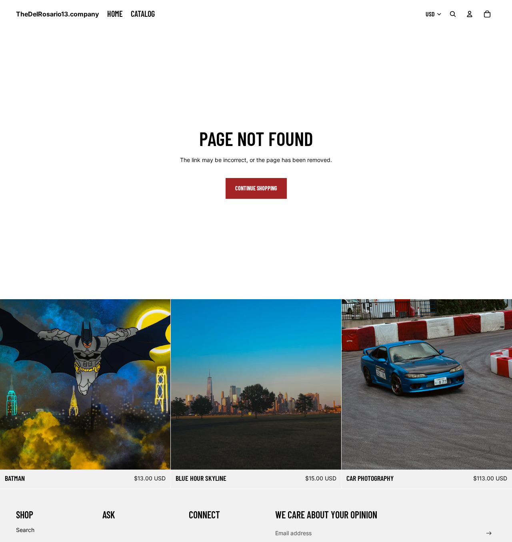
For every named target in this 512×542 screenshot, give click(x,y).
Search (25, 529)
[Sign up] (489, 533)
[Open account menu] (469, 14)
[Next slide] (500, 384)
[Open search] (453, 14)
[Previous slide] (354, 384)
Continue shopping (256, 188)
